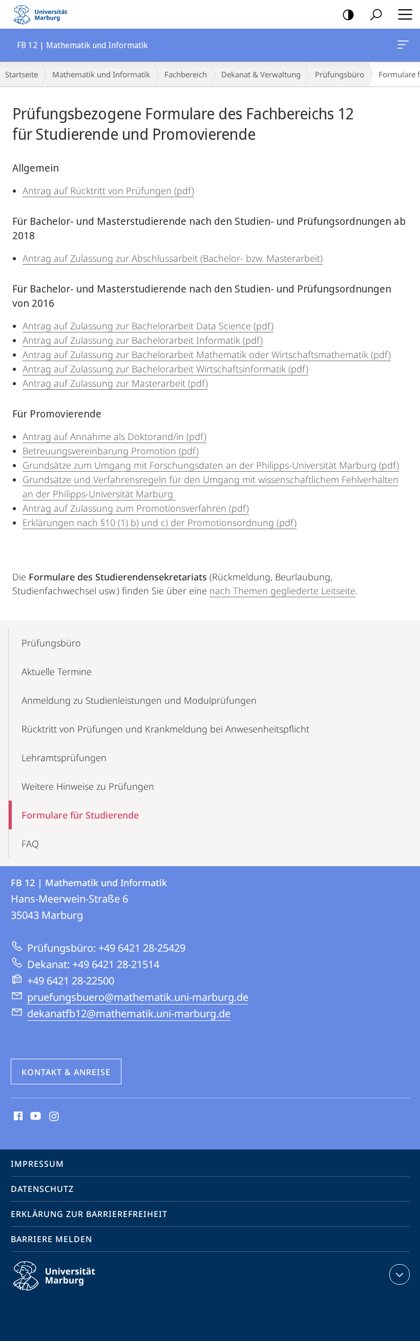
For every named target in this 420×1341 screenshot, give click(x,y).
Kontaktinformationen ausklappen (399, 1274)
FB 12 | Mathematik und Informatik (405, 45)
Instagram (54, 1116)
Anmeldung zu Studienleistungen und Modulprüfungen (139, 700)
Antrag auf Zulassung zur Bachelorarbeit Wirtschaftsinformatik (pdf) (165, 369)
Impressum (37, 1163)
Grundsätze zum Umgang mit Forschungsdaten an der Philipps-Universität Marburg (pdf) (211, 465)
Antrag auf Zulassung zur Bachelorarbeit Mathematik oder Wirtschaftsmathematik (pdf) (207, 354)
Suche (376, 14)
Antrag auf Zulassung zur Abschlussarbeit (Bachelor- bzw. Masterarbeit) (173, 258)
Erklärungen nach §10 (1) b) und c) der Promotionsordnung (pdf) (160, 522)
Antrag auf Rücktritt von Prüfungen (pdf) (108, 190)
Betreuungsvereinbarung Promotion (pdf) (111, 451)
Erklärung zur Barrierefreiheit (89, 1214)
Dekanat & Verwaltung (261, 74)
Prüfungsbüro (339, 74)
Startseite (21, 74)
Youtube (34, 1116)
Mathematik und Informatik (101, 74)
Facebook (17, 1116)
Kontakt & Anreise (66, 1072)
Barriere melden (51, 1239)
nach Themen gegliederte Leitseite (282, 590)
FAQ (30, 843)
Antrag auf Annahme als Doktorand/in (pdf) (114, 436)
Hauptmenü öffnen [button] (405, 14)
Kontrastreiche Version (348, 14)
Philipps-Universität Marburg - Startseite (43, 14)
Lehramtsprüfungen (64, 757)
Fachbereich (185, 74)
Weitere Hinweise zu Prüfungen (88, 786)
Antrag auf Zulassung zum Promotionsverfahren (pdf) (136, 508)
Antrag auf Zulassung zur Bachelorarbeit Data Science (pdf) (148, 326)
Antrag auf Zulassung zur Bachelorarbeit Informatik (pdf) (143, 340)
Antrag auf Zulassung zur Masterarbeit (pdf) (115, 383)
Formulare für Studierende (80, 815)
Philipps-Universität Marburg (72, 1292)
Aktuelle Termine (57, 671)
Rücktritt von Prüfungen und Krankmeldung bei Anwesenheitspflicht (165, 729)
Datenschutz (42, 1189)
